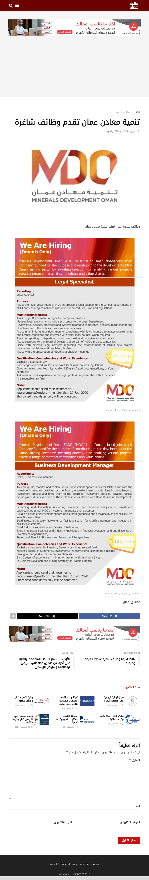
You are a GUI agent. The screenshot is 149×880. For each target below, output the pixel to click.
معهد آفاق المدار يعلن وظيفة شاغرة (112, 717)
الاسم (137, 806)
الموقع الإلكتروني (130, 822)
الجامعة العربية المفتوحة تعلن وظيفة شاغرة (67, 719)
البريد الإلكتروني (63, 822)
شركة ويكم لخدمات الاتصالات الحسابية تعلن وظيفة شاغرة (68, 700)
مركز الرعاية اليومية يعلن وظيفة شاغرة (114, 699)
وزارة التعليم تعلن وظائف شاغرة (24, 699)
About (96, 864)
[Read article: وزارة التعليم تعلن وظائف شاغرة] (42, 701)
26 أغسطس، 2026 (114, 705)
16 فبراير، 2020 (131, 131)
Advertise (85, 864)
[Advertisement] (74, 71)
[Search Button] (11, 5)
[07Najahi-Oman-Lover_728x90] (74, 27)
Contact (53, 864)
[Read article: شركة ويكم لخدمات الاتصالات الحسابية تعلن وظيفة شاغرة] (87, 701)
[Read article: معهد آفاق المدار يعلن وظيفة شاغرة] (132, 719)
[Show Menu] (17, 5)
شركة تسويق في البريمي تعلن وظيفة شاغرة (22, 719)
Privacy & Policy (68, 864)
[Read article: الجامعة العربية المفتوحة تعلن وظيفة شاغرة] (87, 719)
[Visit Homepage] (134, 5)
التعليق (134, 760)
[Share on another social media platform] (13, 616)
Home (137, 112)
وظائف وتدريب (123, 112)
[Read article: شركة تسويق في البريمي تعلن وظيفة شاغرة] (42, 719)
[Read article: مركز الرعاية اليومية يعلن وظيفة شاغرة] (132, 701)
